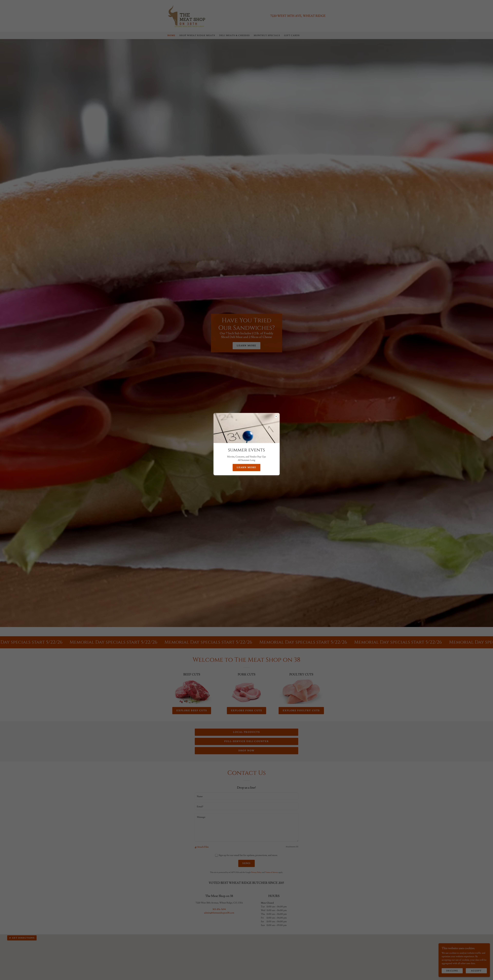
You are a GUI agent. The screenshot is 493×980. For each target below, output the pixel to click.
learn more (246, 467)
